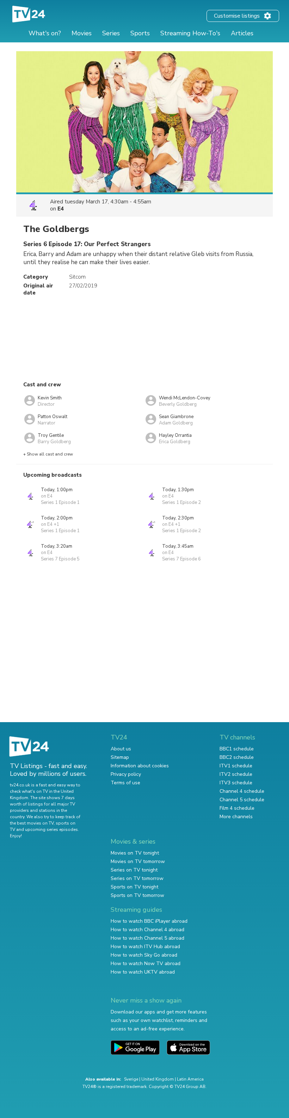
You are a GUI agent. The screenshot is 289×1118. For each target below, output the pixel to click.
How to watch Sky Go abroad (144, 955)
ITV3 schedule (236, 782)
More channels (236, 816)
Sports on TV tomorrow (137, 895)
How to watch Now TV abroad (145, 963)
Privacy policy (126, 774)
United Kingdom (157, 1079)
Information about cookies (140, 765)
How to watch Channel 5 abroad (147, 938)
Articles (242, 33)
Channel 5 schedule (242, 799)
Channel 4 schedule (242, 791)
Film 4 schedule (237, 808)
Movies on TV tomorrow (138, 861)
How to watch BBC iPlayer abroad (149, 921)
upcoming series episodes (51, 829)
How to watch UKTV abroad (143, 972)
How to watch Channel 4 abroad (147, 929)
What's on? (45, 33)
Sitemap (120, 757)
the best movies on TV (32, 823)
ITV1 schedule (236, 765)
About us (121, 748)
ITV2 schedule (236, 774)
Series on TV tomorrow (137, 878)
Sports (140, 33)
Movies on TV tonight (135, 853)
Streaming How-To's (190, 33)
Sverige (131, 1079)
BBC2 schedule (237, 757)
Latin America (190, 1079)
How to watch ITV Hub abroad (145, 946)
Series (111, 33)
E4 (60, 208)
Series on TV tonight (134, 870)
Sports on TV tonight (134, 887)
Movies (82, 33)
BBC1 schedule (237, 748)
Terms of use (125, 782)
